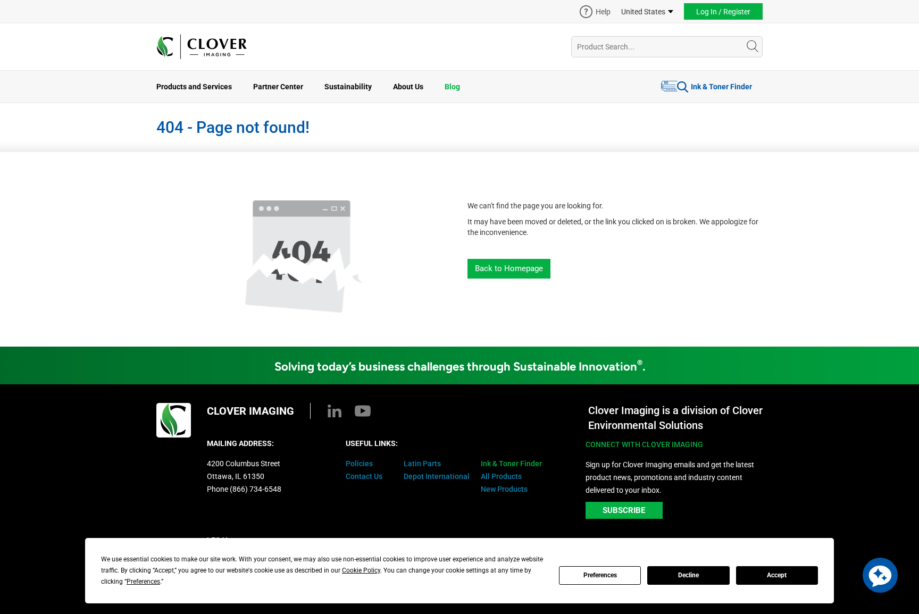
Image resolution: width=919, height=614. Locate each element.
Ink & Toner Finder (721, 86)
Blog (452, 86)
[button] (880, 575)
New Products (504, 489)
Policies (359, 463)
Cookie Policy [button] (361, 570)
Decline (688, 575)
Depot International (437, 476)
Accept (777, 575)
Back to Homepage (509, 268)
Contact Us (364, 476)
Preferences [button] (143, 581)
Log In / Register (723, 11)
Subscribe (624, 510)
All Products (501, 476)
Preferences (600, 575)
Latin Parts (422, 463)
